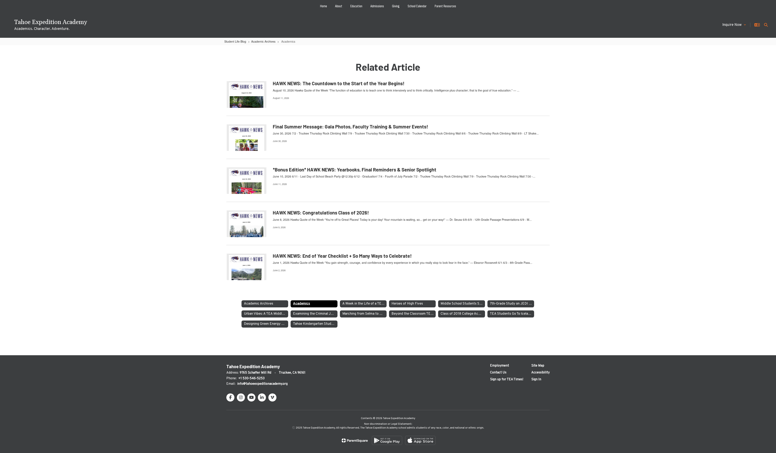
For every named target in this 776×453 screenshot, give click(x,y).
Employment (499, 366)
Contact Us (498, 373)
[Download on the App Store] (420, 440)
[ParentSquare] (355, 440)
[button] (734, 25)
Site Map (537, 366)
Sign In (536, 379)
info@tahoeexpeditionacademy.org (262, 384)
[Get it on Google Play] (387, 440)
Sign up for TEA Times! (506, 379)
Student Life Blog (235, 41)
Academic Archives (263, 41)
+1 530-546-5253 (251, 378)
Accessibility (540, 373)
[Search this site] (766, 25)
